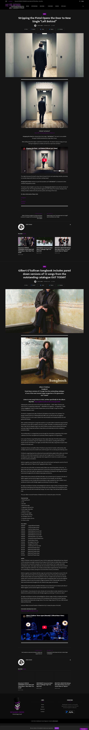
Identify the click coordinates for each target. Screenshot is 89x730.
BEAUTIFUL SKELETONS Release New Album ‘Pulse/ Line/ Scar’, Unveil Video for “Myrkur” (63, 249)
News (27, 6)
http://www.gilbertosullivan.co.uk (29, 611)
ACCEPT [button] (56, 728)
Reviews (42, 6)
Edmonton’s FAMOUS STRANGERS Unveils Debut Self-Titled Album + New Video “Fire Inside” (26, 250)
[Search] (83, 6)
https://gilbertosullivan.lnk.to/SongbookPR (47, 401)
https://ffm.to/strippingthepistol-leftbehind (45, 133)
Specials (63, 6)
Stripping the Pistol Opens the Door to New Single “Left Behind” (57, 653)
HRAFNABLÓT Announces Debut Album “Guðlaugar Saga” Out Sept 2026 (27, 1)
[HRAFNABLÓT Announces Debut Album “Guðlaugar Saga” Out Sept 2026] (44, 241)
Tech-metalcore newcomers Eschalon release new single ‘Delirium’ (32, 653)
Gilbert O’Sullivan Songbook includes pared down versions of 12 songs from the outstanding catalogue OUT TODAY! (31, 217)
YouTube (23, 203)
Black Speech (55, 721)
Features (50, 6)
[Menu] (6, 1)
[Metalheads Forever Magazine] (14, 6)
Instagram (23, 198)
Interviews (34, 6)
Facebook (23, 201)
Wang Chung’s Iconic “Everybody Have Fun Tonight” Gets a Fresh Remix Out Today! (57, 216)
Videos (57, 6)
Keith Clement (40, 25)
